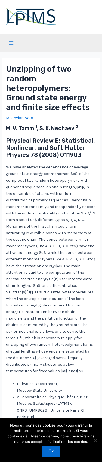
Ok (51, 451)
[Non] (95, 440)
